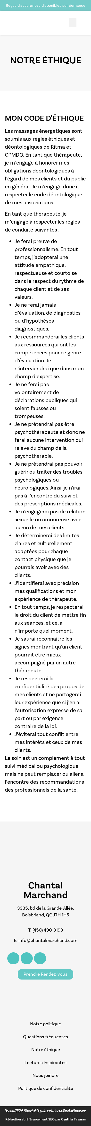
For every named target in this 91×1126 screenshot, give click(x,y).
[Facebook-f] (13, 958)
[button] (73, 22)
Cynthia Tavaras (73, 1119)
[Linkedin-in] (40, 958)
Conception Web (19, 1111)
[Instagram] (27, 958)
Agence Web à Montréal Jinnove (61, 1111)
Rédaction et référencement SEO (30, 1119)
